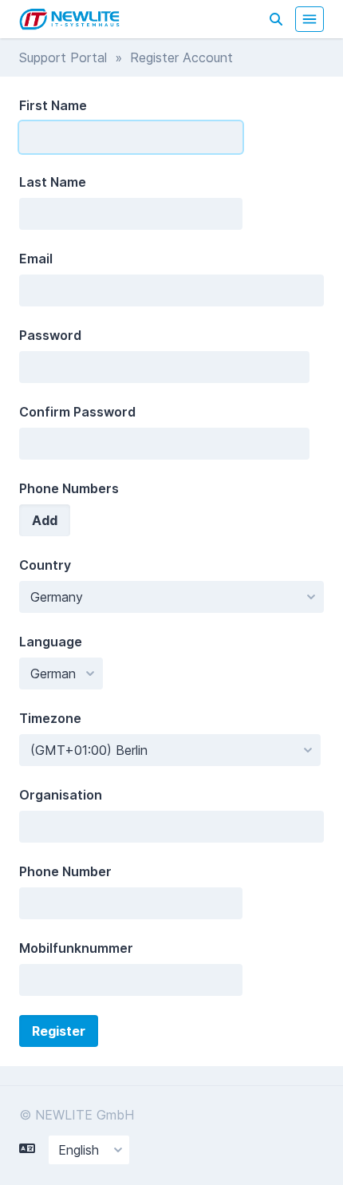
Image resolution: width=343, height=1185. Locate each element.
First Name (53, 105)
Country (45, 565)
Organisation (60, 795)
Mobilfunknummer (76, 948)
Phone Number (65, 871)
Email (36, 259)
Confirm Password (77, 412)
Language (50, 642)
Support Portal (63, 57)
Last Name (52, 182)
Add (44, 520)
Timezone (50, 718)
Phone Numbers (69, 488)
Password (50, 335)
